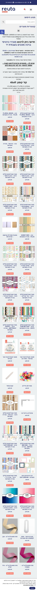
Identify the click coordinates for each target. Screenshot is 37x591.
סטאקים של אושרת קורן (27, 54)
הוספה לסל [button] (27, 122)
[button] (2, 32)
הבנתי (32, 588)
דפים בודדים (11, 54)
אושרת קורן (11, 50)
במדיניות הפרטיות (28, 585)
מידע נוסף (27, 392)
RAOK (5, 50)
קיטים (18, 54)
